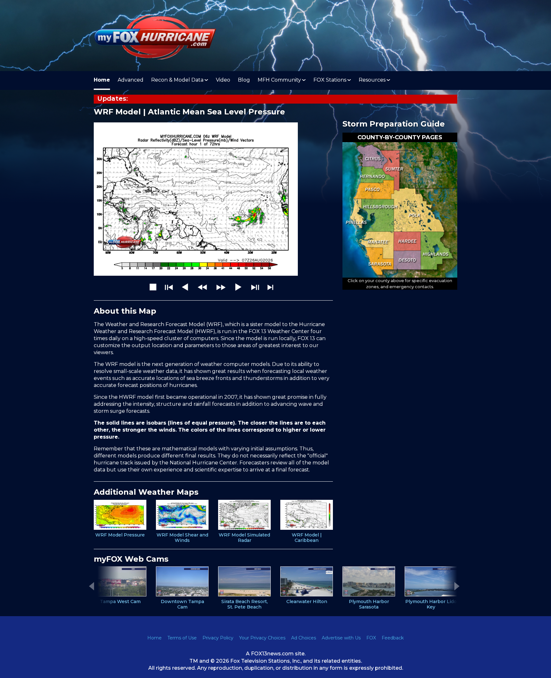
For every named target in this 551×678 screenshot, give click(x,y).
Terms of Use (182, 638)
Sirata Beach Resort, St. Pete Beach (244, 604)
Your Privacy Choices (262, 638)
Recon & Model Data (177, 80)
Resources (372, 80)
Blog (244, 80)
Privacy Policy (217, 638)
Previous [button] (91, 586)
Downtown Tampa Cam (182, 604)
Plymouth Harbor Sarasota (369, 604)
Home (102, 80)
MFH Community (279, 80)
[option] (120, 519)
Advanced (130, 80)
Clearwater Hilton (306, 601)
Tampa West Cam (120, 601)
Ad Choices (303, 638)
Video (223, 80)
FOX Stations (329, 80)
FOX (371, 638)
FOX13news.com (272, 654)
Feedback (393, 638)
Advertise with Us (341, 638)
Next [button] (456, 586)
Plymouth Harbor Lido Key (431, 604)
